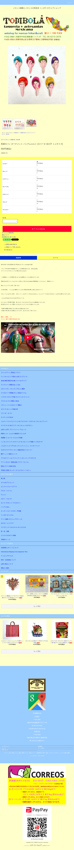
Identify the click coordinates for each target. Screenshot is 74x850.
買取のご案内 (5, 568)
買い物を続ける (8, 249)
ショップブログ (33, 755)
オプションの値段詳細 (7, 232)
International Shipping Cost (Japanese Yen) (14, 551)
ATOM (42, 755)
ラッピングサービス (7, 556)
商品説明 (18, 257)
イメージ (55, 257)
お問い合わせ (5, 749)
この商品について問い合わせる (12, 247)
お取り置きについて (7, 564)
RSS (39, 755)
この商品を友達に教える (10, 244)
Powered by (27, 845)
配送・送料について (23, 752)
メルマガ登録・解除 (65, 752)
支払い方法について (13, 752)
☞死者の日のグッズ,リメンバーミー (28, 132)
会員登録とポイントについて (9, 547)
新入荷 (7, 134)
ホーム (3, 132)
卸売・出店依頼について (8, 560)
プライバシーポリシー (54, 752)
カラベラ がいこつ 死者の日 (12, 132)
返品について (5, 235)
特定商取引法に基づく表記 (9, 237)
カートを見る (41, 748)
